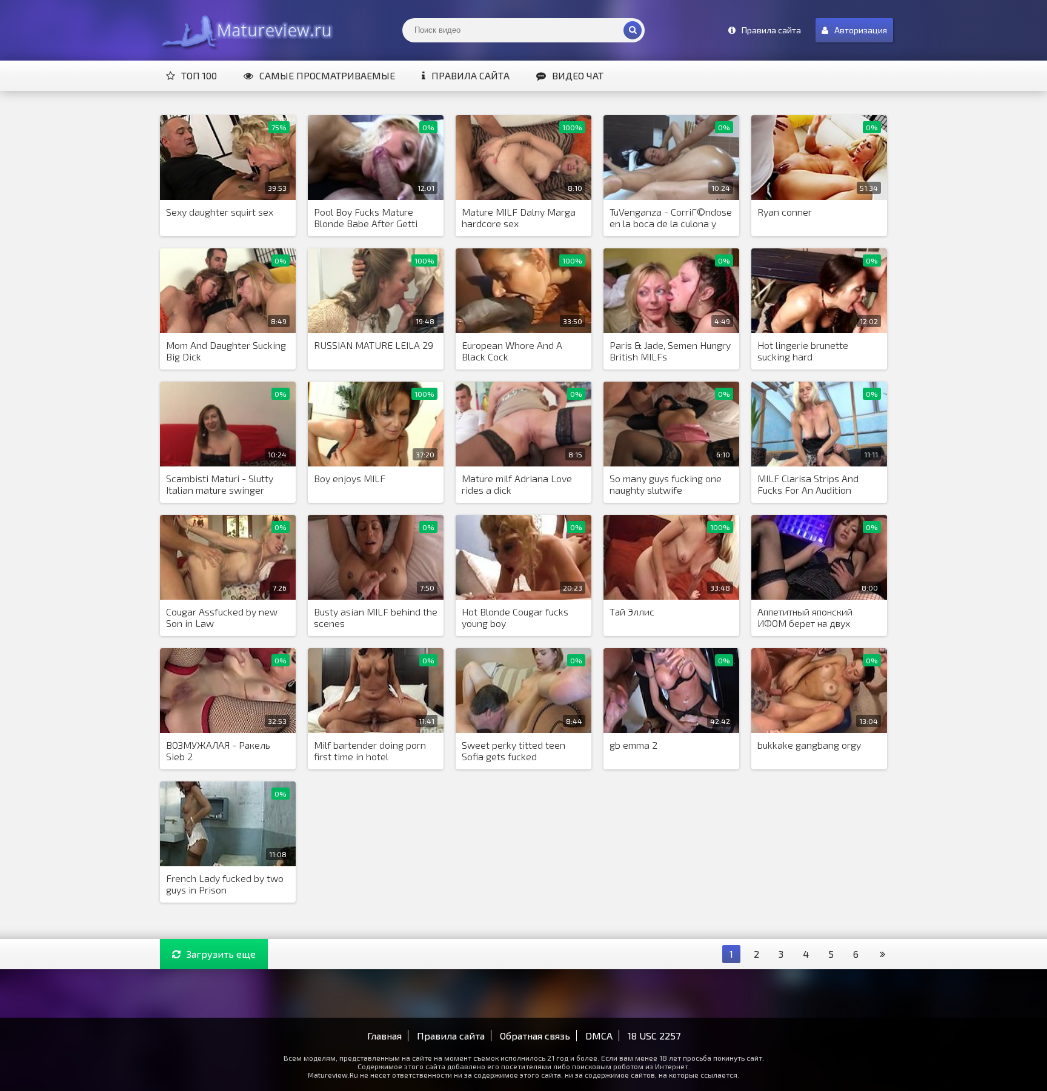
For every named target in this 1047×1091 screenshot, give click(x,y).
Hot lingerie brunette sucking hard (802, 350)
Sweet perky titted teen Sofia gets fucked (513, 750)
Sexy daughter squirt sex (219, 211)
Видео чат (577, 75)
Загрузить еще (221, 954)
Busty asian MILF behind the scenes (375, 617)
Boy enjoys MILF (349, 478)
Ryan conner (784, 211)
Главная (384, 1035)
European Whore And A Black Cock (512, 350)
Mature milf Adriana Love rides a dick (517, 484)
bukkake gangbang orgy (809, 745)
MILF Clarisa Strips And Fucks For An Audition (808, 484)
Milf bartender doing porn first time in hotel (370, 750)
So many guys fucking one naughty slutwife (666, 484)
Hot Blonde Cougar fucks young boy (515, 617)
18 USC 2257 (654, 1035)
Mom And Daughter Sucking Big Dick (226, 350)
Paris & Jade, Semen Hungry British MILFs (670, 350)
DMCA (599, 1035)
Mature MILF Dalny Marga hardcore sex (519, 217)
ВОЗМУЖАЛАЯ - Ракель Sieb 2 (218, 750)
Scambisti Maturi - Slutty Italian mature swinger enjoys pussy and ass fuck (222, 485)
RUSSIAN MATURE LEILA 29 (373, 345)
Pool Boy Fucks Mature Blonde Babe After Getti (365, 217)
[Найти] (632, 30)
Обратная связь (535, 1035)
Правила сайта (470, 75)
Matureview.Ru (245, 30)
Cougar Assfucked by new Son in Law (222, 617)
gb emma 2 (633, 745)
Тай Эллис (632, 611)
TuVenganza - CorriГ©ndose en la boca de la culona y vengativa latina (671, 218)
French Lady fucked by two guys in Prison (225, 883)
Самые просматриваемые (327, 75)
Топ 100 (199, 75)
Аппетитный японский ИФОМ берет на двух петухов (805, 618)
